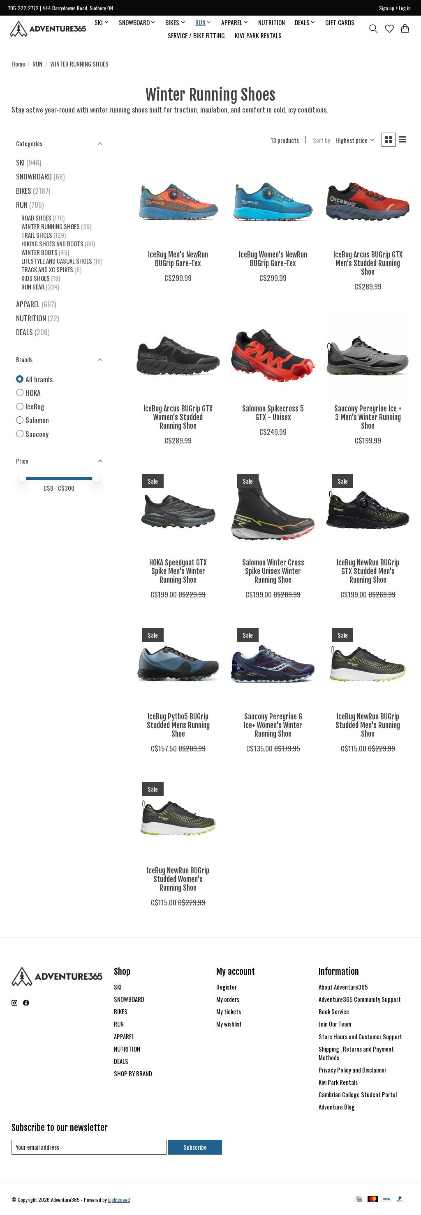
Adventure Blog (337, 1106)
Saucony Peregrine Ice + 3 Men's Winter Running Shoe (368, 417)
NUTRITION (271, 22)
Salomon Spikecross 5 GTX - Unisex (273, 413)
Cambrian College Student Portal (358, 1094)
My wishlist (229, 1024)
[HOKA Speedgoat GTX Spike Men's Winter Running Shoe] (178, 509)
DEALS (24, 331)
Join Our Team (335, 1024)
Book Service (334, 1011)
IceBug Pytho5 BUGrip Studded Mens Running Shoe (178, 725)
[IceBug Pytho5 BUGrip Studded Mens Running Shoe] (178, 663)
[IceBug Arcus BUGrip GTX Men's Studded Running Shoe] (367, 201)
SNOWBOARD (34, 176)
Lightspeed (119, 1200)
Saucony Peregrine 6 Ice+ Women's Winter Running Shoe (273, 725)
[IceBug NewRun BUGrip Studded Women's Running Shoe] (178, 817)
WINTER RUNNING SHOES (50, 226)
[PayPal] (400, 1200)
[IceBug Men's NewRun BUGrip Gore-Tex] (178, 201)
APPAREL (28, 304)
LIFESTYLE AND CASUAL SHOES (56, 261)
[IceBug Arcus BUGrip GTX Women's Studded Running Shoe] (178, 355)
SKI (20, 162)
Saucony (37, 434)
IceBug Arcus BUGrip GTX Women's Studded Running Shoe (178, 417)
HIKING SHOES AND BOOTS (52, 243)
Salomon (37, 420)
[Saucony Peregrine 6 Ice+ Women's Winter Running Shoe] (273, 663)
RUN (37, 64)
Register (226, 987)
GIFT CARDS (339, 22)
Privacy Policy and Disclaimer (352, 1070)
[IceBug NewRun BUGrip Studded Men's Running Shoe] (367, 663)
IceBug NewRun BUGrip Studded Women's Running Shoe (178, 879)
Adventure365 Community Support (360, 999)
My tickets (228, 1011)
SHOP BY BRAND (133, 1073)
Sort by (321, 140)
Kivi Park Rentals (338, 1082)
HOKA (33, 393)
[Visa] (386, 1200)
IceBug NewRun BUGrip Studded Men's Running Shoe (367, 725)
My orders (227, 999)
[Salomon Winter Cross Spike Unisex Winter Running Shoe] (273, 509)
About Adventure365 (343, 987)
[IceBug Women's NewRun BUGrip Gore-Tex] (273, 201)
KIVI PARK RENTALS (258, 35)
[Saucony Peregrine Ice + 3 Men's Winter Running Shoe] (367, 355)
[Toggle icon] (373, 28)
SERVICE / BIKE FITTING (196, 35)
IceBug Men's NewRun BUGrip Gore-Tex (178, 259)
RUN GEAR (32, 287)
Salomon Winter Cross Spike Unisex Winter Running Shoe (273, 571)
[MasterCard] (373, 1200)
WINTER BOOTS (39, 252)
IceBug (34, 406)
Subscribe (195, 1147)
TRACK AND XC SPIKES (47, 269)
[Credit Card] (359, 1200)
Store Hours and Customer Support (360, 1036)
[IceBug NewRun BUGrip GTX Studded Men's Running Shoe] (367, 509)
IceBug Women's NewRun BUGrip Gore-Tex (273, 259)
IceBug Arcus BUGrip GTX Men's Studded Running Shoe (367, 263)
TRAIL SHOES (36, 235)
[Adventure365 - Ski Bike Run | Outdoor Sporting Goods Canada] (48, 29)
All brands (39, 379)
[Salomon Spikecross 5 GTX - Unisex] (273, 355)
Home (18, 64)
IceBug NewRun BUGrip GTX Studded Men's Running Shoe (368, 571)
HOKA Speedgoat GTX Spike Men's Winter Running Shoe (178, 571)
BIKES (23, 190)
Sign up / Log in (395, 8)
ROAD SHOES (36, 218)
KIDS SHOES (35, 278)
